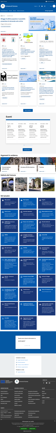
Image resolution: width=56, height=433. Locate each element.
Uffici (2, 395)
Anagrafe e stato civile (18, 391)
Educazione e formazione (32, 391)
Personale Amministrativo (5, 401)
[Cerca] (54, 6)
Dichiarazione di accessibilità (33, 417)
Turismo (15, 403)
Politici (2, 399)
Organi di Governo (4, 391)
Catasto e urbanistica (18, 401)
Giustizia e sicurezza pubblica (33, 393)
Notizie (43, 391)
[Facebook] (39, 6)
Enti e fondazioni (4, 397)
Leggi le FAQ (16, 415)
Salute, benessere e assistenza (34, 399)
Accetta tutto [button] (24, 428)
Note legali (30, 415)
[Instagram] (44, 6)
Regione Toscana (4, 1)
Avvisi (4, 15)
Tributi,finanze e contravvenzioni (34, 395)
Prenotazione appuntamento (19, 411)
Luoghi (43, 400)
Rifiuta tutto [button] (32, 428)
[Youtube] (41, 6)
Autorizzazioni (31, 401)
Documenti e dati (4, 403)
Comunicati (43, 84)
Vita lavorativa (17, 395)
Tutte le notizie (27, 110)
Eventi (43, 402)
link (38, 426)
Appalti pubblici (17, 399)
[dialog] (28, 426)
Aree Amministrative (4, 393)
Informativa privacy (31, 413)
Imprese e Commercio (18, 397)
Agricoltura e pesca (31, 403)
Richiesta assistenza (18, 417)
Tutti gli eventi (27, 149)
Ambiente (30, 397)
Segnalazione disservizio (18, 413)
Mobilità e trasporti (18, 405)
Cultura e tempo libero (18, 393)
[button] (28, 431)
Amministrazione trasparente (33, 411)
